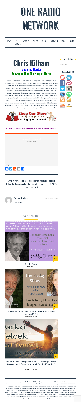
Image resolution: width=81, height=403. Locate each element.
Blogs (44, 41)
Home (9, 41)
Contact (53, 41)
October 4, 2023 (31, 266)
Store (72, 41)
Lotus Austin (61, 382)
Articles (26, 41)
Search (63, 41)
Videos (35, 41)
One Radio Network (40, 18)
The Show (17, 42)
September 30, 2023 (31, 317)
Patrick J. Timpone (31, 264)
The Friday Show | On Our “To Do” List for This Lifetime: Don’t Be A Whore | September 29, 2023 (31, 312)
